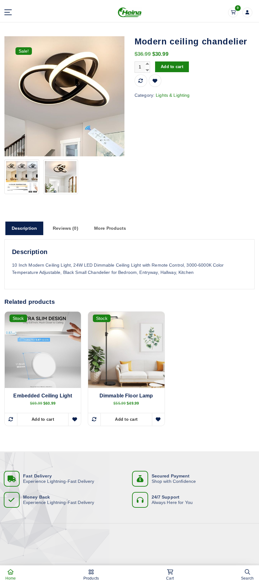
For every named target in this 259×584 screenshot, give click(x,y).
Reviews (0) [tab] (65, 228)
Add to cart (172, 66)
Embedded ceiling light (42, 395)
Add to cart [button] (43, 419)
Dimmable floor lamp (126, 395)
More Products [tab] (110, 228)
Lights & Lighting (173, 95)
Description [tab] (24, 228)
